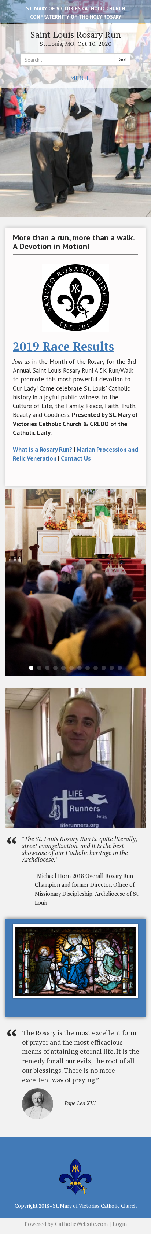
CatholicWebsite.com (81, 1223)
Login (120, 1223)
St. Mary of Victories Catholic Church (75, 8)
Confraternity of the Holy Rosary (75, 17)
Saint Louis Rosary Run (75, 34)
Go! (122, 59)
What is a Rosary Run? (43, 450)
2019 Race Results (63, 346)
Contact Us (76, 458)
